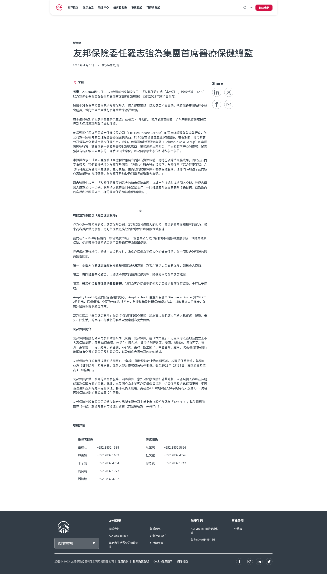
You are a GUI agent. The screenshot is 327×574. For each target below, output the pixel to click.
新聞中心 (103, 7)
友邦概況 (73, 7)
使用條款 (123, 561)
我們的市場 (65, 543)
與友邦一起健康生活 (203, 539)
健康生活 (88, 7)
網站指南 (182, 561)
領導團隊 (155, 528)
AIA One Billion (118, 535)
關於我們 (114, 528)
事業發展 (136, 7)
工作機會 (237, 528)
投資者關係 (120, 7)
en (251, 7)
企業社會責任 (158, 535)
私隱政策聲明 (141, 561)
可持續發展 (153, 7)
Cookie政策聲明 (163, 561)
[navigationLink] (59, 7)
